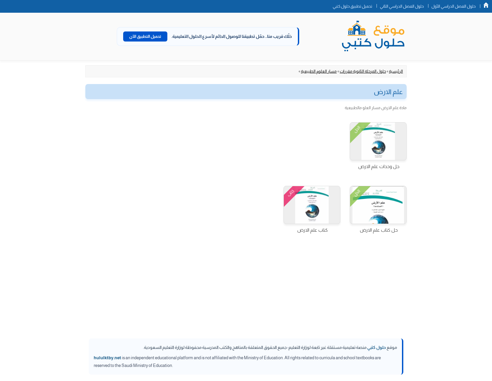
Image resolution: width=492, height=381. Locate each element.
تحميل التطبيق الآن (145, 36)
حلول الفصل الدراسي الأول (453, 6)
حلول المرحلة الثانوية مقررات (363, 71)
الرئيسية (396, 71)
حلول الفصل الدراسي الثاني (402, 6)
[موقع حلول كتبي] (373, 36)
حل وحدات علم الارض (378, 166)
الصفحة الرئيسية (486, 5)
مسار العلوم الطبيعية (319, 71)
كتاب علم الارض (312, 230)
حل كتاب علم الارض (379, 230)
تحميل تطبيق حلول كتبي (352, 6)
